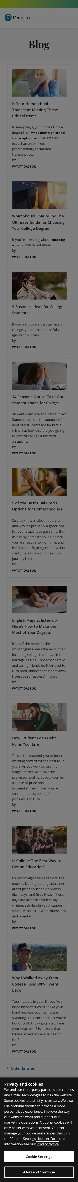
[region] (39, 1129)
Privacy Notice (48, 1144)
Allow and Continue (39, 1172)
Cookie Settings (39, 1156)
